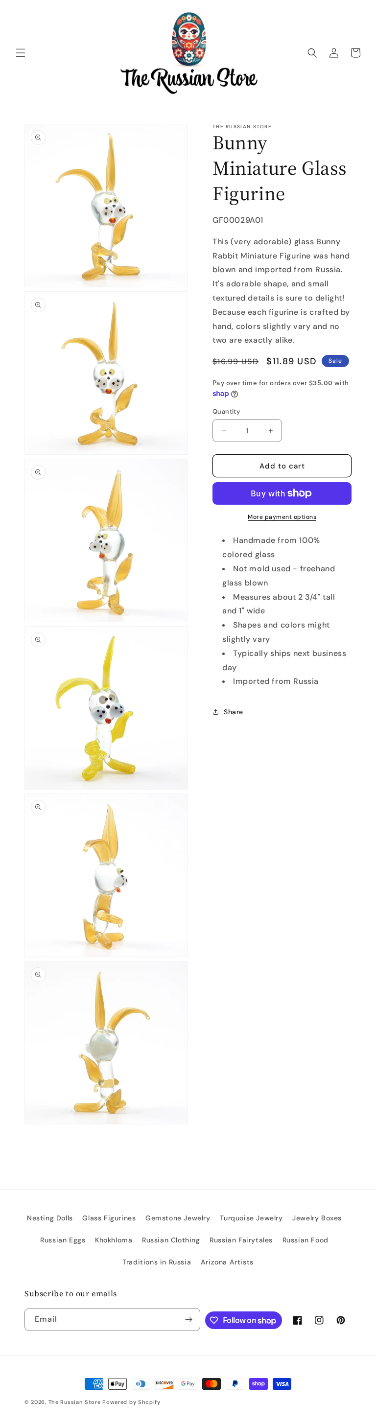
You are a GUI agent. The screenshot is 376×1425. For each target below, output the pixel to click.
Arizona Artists (227, 1262)
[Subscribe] (189, 1319)
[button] (20, 53)
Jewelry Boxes (317, 1218)
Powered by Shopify (131, 1402)
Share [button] (233, 711)
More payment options (282, 517)
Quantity (226, 411)
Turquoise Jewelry (251, 1218)
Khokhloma (113, 1240)
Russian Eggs (62, 1240)
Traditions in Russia (156, 1262)
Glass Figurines (109, 1218)
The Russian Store (74, 1402)
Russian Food (305, 1240)
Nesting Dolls (50, 1218)
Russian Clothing (171, 1240)
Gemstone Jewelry (178, 1218)
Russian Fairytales (241, 1240)
